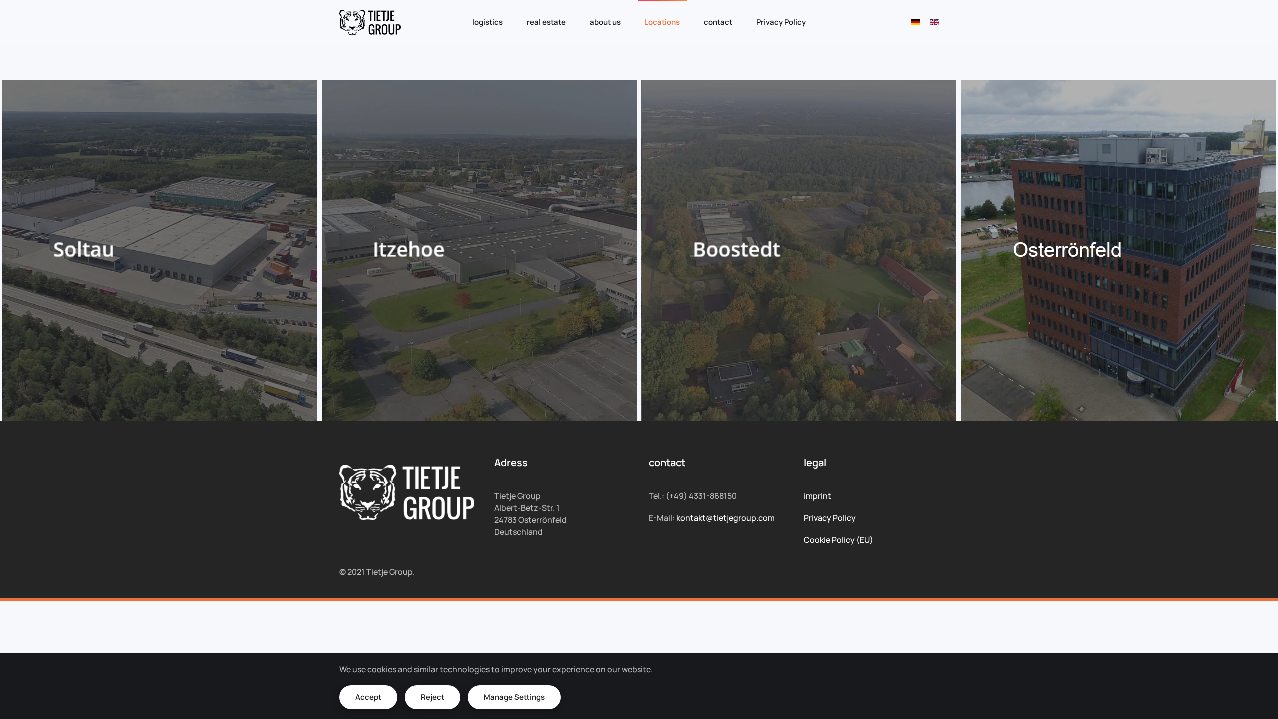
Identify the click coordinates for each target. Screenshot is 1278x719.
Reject (432, 697)
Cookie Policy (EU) (838, 539)
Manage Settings (514, 697)
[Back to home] (370, 22)
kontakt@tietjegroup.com (725, 517)
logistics (487, 22)
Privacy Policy (781, 22)
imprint (817, 495)
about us (605, 22)
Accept (368, 697)
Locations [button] (662, 22)
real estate (546, 22)
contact (718, 22)
